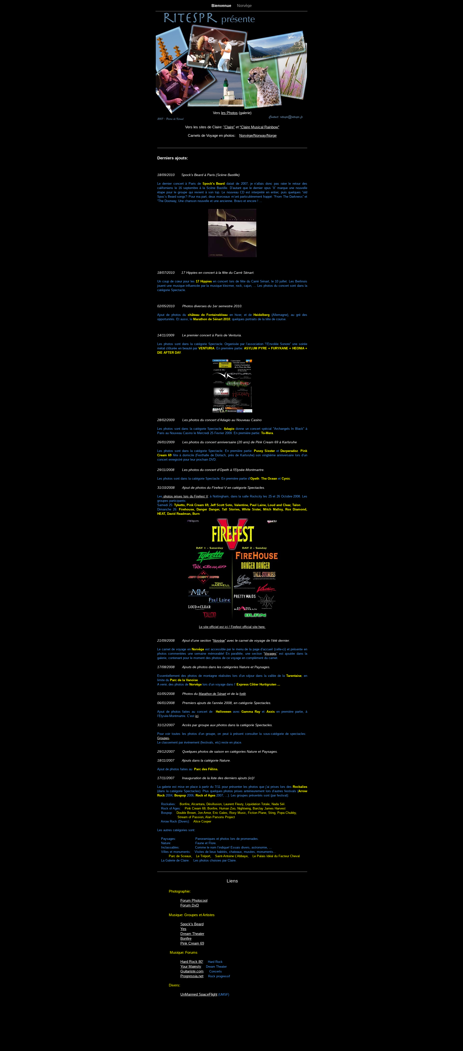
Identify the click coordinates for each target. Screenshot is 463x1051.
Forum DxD (189, 905)
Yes (183, 929)
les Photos (229, 113)
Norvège (244, 6)
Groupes (163, 738)
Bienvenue (221, 6)
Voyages (270, 653)
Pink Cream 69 (192, 943)
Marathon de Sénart (212, 694)
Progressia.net (191, 976)
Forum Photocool (193, 900)
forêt (242, 694)
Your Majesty (190, 966)
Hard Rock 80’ (191, 962)
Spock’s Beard (192, 924)
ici (196, 716)
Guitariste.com (192, 971)
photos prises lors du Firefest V (185, 496)
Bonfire (185, 938)
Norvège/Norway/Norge (258, 135)
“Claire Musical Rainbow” (259, 127)
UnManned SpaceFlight (198, 994)
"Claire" (229, 127)
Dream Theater (192, 934)
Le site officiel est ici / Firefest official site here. (232, 627)
